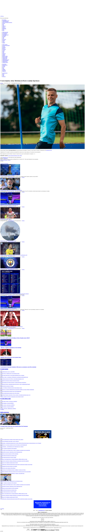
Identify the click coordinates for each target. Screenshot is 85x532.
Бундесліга (4, 39)
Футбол (3, 23)
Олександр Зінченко (3, 160)
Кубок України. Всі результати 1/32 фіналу (7, 175)
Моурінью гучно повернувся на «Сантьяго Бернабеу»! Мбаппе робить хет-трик (13, 459)
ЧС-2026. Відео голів (5, 398)
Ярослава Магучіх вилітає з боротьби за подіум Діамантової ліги (11, 486)
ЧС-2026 (3, 36)
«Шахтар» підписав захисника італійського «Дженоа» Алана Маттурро (12, 473)
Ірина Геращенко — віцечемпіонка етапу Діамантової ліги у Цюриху (12, 446)
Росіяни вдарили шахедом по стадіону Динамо (8, 240)
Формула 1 (4, 71)
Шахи (3, 51)
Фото (3, 29)
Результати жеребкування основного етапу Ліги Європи (9, 393)
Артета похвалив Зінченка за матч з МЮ (15, 155)
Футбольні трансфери (6, 45)
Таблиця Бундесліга (5, 59)
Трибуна (3, 54)
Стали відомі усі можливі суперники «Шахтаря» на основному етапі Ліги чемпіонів (14, 293)
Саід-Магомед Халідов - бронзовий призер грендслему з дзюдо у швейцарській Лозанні (15, 384)
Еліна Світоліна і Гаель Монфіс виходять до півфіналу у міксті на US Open (12, 469)
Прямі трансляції (5, 32)
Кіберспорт (4, 28)
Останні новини (4, 369)
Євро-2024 (4, 35)
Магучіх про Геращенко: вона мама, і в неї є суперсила (9, 441)
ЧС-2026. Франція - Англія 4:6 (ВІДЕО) (7, 403)
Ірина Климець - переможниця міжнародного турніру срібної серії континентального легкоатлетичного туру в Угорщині (20, 443)
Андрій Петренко (11, 177)
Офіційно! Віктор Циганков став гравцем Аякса (10, 357)
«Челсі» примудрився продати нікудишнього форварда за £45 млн (11, 326)
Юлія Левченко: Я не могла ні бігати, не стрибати (8, 466)
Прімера (3, 40)
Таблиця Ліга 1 (4, 61)
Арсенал (9, 160)
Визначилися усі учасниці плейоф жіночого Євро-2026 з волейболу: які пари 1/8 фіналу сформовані (17, 389)
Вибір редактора (4, 412)
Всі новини (4, 19)
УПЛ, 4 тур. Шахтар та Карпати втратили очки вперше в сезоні (11, 387)
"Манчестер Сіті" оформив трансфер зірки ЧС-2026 (9, 268)
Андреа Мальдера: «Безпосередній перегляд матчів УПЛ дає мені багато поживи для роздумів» (16, 464)
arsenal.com (5, 158)
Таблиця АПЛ (4, 58)
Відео (3, 30)
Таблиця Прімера (5, 60)
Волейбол (4, 47)
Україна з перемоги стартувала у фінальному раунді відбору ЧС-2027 (12, 396)
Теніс (3, 25)
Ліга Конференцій (5, 34)
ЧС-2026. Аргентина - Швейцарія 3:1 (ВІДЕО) (8, 408)
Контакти (4, 76)
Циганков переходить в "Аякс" (5, 218)
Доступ (3, 42)
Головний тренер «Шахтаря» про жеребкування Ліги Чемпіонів (11, 190)
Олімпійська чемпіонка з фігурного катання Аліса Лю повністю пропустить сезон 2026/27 (15, 471)
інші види (4, 53)
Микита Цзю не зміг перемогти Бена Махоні (7, 468)
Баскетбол (4, 27)
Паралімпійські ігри (5, 20)
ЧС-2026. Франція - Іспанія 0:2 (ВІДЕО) (7, 406)
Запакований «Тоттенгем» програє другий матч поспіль (9, 380)
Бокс (3, 24)
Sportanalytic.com (5, 157)
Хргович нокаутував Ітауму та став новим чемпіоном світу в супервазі (12, 375)
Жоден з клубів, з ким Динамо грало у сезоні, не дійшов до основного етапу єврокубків (15, 450)
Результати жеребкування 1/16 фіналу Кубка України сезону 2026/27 (15, 337)
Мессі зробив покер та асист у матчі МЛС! (7, 371)
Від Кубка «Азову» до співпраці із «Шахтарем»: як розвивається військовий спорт (14, 377)
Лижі (3, 52)
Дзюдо (3, 50)
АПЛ (3, 38)
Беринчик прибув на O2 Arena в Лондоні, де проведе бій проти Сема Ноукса (13, 382)
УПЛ (3, 37)
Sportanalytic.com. (49, 150)
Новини (3, 55)
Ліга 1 (3, 41)
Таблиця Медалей (5, 21)
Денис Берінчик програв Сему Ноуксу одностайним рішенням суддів (12, 378)
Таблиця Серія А (5, 62)
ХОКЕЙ (3, 69)
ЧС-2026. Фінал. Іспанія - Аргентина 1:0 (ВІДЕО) (8, 401)
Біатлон (3, 48)
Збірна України (4, 44)
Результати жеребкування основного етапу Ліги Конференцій (10, 391)
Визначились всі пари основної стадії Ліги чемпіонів (9, 453)
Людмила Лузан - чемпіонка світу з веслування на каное (9, 373)
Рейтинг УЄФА (5, 56)
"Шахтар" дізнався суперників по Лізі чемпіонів (8, 308)
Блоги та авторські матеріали (7, 22)
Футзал (3, 46)
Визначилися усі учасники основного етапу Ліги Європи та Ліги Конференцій (13, 444)
